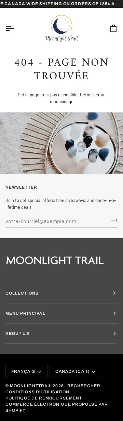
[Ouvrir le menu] (15, 28)
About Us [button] (17, 333)
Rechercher (84, 385)
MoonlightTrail (31, 385)
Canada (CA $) (72, 371)
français (23, 371)
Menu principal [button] (25, 313)
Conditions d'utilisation (37, 392)
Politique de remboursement (43, 398)
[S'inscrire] (112, 220)
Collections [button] (22, 293)
